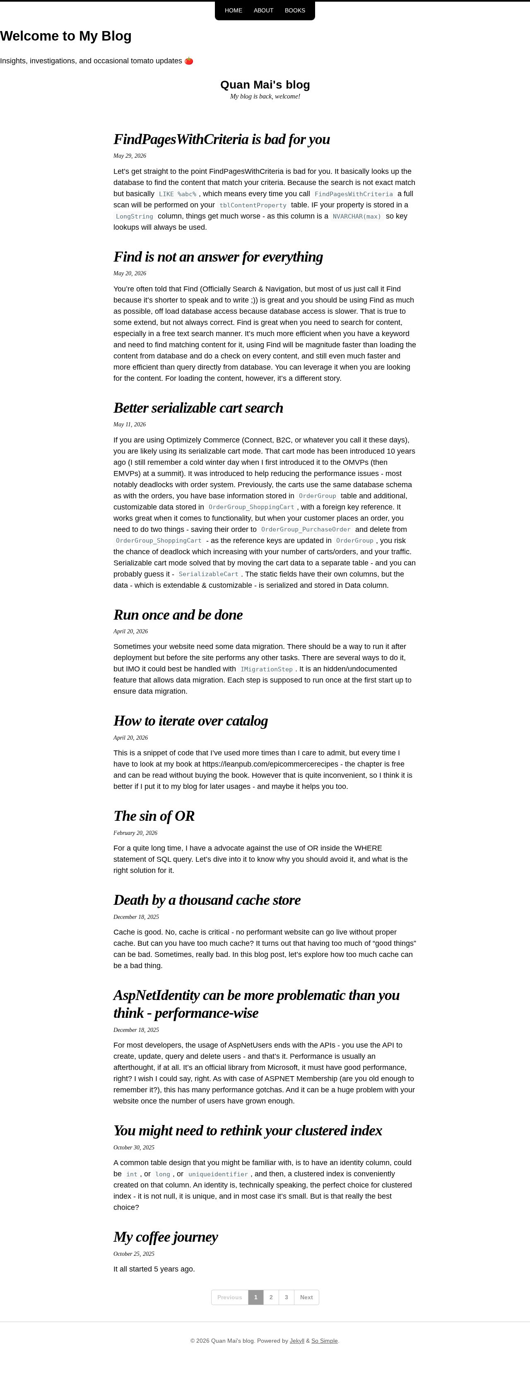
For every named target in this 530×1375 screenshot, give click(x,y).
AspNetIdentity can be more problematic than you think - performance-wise (256, 1004)
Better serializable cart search (198, 407)
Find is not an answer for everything (218, 256)
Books (295, 10)
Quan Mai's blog (265, 84)
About (264, 10)
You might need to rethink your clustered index (247, 1130)
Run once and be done (178, 614)
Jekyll (297, 1341)
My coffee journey (165, 1236)
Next (306, 1297)
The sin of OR (154, 816)
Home (233, 10)
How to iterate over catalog (190, 720)
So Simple (324, 1341)
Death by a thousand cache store (207, 900)
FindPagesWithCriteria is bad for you (221, 139)
